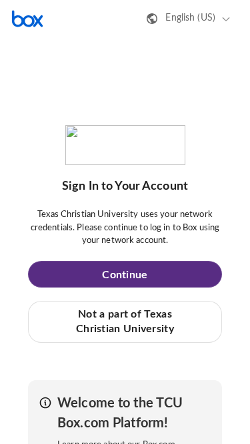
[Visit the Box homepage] (27, 18)
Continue (124, 275)
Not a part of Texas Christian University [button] (125, 321)
